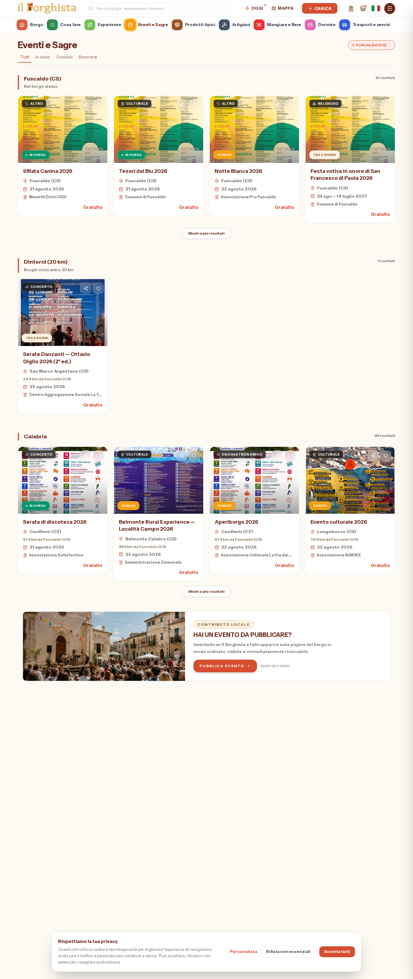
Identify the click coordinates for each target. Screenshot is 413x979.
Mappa (285, 8)
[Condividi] (85, 105)
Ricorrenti (88, 56)
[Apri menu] (389, 8)
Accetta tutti (337, 951)
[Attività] (363, 8)
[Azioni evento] (98, 105)
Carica (322, 8)
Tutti (24, 56)
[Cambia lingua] (375, 8)
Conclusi (64, 56)
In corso (42, 56)
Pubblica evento (222, 666)
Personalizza (243, 951)
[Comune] (351, 8)
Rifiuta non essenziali (288, 951)
